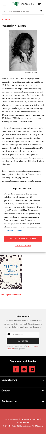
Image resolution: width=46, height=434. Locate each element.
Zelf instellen (23, 245)
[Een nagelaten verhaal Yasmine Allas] (11, 276)
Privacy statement (11, 419)
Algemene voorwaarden (30, 419)
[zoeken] (41, 11)
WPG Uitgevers (37, 426)
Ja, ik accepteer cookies (23, 238)
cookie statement (14, 230)
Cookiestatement (23, 422)
